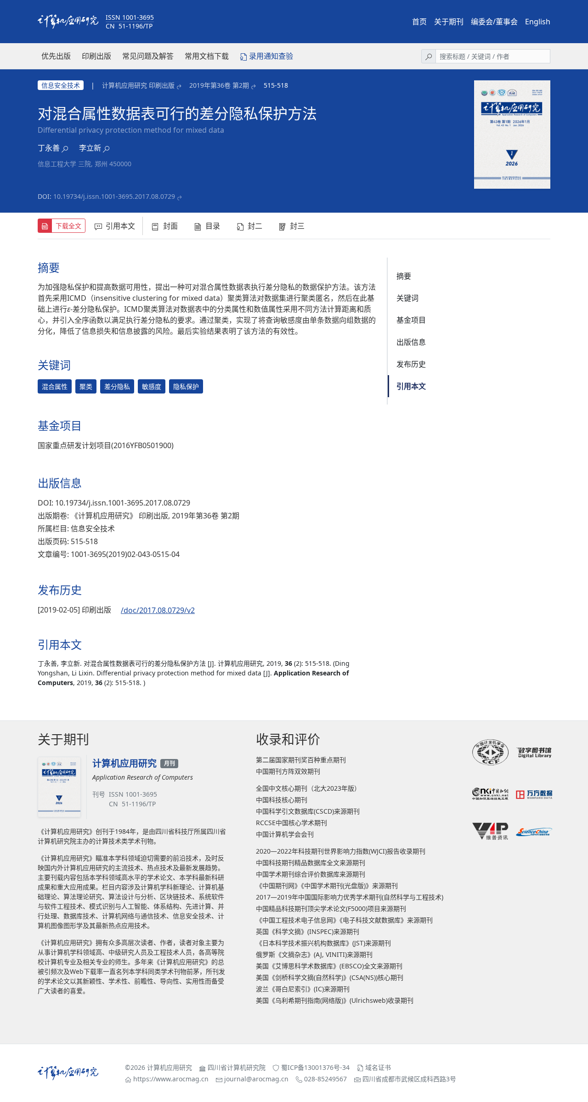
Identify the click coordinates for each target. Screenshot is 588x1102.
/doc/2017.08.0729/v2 (158, 610)
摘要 (403, 276)
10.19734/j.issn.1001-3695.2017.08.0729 (114, 196)
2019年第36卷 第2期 (219, 85)
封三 (297, 226)
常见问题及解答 (148, 56)
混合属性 (55, 386)
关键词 (407, 298)
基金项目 (411, 320)
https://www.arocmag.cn (171, 1078)
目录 (212, 226)
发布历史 (411, 364)
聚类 (85, 386)
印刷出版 (96, 56)
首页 (419, 22)
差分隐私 (117, 386)
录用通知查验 (271, 56)
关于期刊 (449, 22)
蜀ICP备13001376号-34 (315, 1067)
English (537, 22)
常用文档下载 (207, 56)
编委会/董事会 (494, 22)
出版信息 (411, 342)
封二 (255, 226)
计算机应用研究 (169, 1067)
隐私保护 (186, 386)
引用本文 (120, 226)
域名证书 (378, 1067)
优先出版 (56, 56)
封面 (170, 226)
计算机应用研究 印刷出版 (138, 85)
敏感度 (151, 386)
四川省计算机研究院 (237, 1067)
